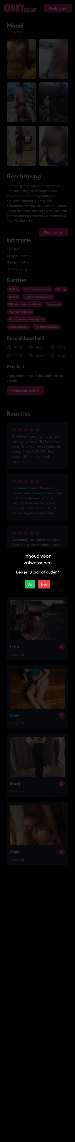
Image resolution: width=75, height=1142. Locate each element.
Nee (44, 584)
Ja (30, 584)
